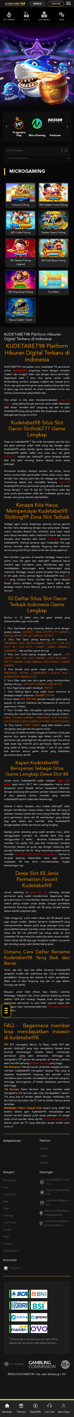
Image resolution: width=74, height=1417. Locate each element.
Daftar (56, 4)
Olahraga (8, 1215)
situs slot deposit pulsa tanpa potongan (36, 854)
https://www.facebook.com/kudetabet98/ (57, 1213)
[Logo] (15, 3)
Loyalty (43, 1156)
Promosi (44, 1149)
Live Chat (49, 1412)
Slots (26, 20)
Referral (44, 1163)
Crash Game (10, 1222)
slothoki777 (10, 457)
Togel (6, 1208)
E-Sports (7, 1244)
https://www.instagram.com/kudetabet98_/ (57, 1223)
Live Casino (44, 20)
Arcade (7, 1230)
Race (61, 20)
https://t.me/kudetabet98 (58, 1192)
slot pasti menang (39, 1063)
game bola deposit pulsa (56, 1119)
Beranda (7, 1412)
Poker (6, 1237)
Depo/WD (35, 1412)
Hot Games (9, 20)
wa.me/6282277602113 (58, 1182)
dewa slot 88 (38, 892)
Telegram (15, 1268)
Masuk (37, 4)
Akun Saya (63, 1412)
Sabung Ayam (11, 1251)
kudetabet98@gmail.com (58, 1202)
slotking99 (53, 539)
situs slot (64, 482)
